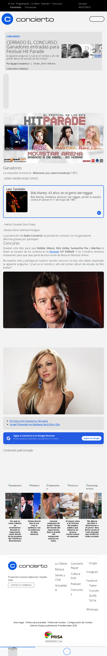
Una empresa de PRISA (53, 635)
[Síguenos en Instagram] (62, 19)
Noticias (45, 3)
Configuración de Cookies (79, 622)
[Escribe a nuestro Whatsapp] (87, 19)
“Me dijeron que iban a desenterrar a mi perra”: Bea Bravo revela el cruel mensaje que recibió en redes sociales (92, 529)
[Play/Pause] (66, 651)
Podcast (76, 584)
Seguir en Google (92, 438)
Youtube (93, 590)
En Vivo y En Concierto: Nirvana (29, 421)
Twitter (92, 585)
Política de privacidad (36, 622)
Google (92, 563)
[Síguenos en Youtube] (74, 19)
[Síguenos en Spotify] (79, 19)
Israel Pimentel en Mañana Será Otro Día (35, 424)
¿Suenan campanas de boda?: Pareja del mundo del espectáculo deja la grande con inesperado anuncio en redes (53, 531)
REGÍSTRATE (84, 7)
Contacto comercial (21, 585)
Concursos (57, 3)
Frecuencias (30, 7)
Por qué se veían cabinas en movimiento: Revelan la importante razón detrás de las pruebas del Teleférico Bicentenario (15, 531)
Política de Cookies (56, 622)
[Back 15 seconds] (59, 651)
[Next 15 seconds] (74, 651)
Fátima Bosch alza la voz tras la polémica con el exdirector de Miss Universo (34, 527)
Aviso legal (19, 622)
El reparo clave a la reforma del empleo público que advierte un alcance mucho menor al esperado (73, 529)
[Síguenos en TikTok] (83, 19)
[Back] (52, 651)
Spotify (92, 595)
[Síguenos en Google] (58, 19)
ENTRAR (82, 3)
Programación (22, 3)
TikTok (92, 600)
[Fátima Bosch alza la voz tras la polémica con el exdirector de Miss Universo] (34, 506)
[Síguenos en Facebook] (66, 19)
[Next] (81, 651)
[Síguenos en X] (70, 19)
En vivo (11, 3)
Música (59, 569)
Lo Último (35, 3)
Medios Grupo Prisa (53, 641)
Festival (53, 251)
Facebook (91, 580)
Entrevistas (15, 7)
